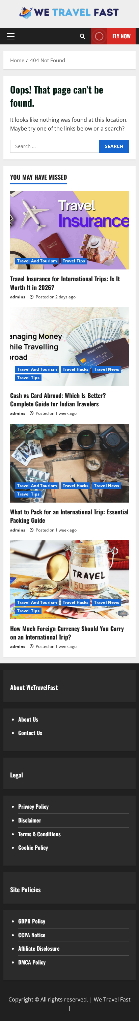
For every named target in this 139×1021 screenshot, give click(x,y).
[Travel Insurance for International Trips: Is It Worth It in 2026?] (69, 230)
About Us (28, 719)
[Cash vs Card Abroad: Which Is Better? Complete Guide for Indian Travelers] (69, 346)
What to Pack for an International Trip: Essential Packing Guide (69, 515)
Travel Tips (74, 261)
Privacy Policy (33, 806)
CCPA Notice (32, 935)
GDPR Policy (31, 921)
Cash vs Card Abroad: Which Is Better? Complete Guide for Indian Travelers (58, 399)
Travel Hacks (75, 369)
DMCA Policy (32, 962)
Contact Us (30, 733)
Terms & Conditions (39, 834)
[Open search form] (82, 36)
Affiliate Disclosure (39, 948)
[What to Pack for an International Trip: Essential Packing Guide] (69, 463)
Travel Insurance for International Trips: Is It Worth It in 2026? (65, 282)
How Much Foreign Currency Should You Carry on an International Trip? (67, 632)
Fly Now (121, 36)
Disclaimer (29, 820)
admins (17, 297)
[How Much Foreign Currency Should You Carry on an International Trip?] (69, 579)
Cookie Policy (33, 847)
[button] (10, 36)
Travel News (106, 369)
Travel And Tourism (37, 261)
